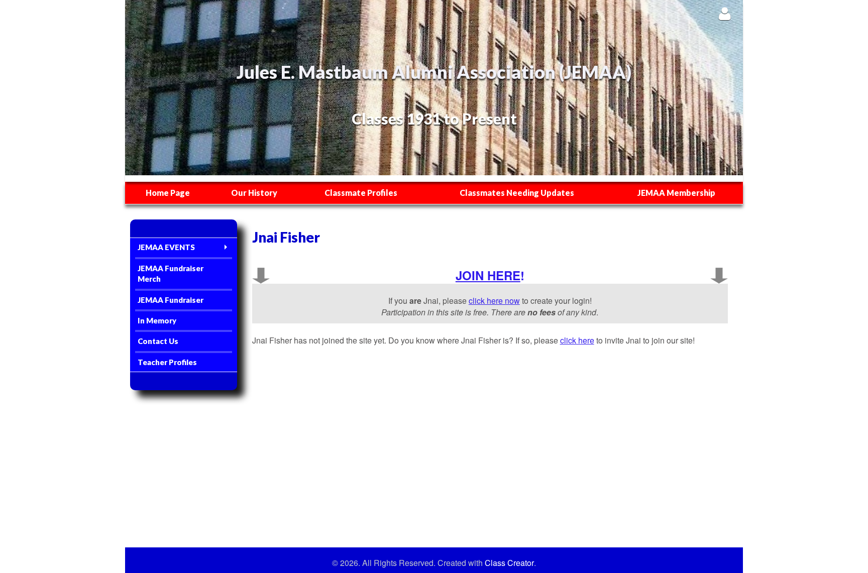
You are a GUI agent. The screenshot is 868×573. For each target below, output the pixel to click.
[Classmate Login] (724, 13)
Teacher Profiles (167, 362)
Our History (254, 192)
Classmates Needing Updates (517, 192)
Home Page (168, 192)
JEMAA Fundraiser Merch (170, 273)
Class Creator (509, 562)
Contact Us (158, 341)
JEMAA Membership (676, 192)
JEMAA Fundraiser (170, 299)
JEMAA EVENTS (166, 247)
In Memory (157, 320)
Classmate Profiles (360, 192)
